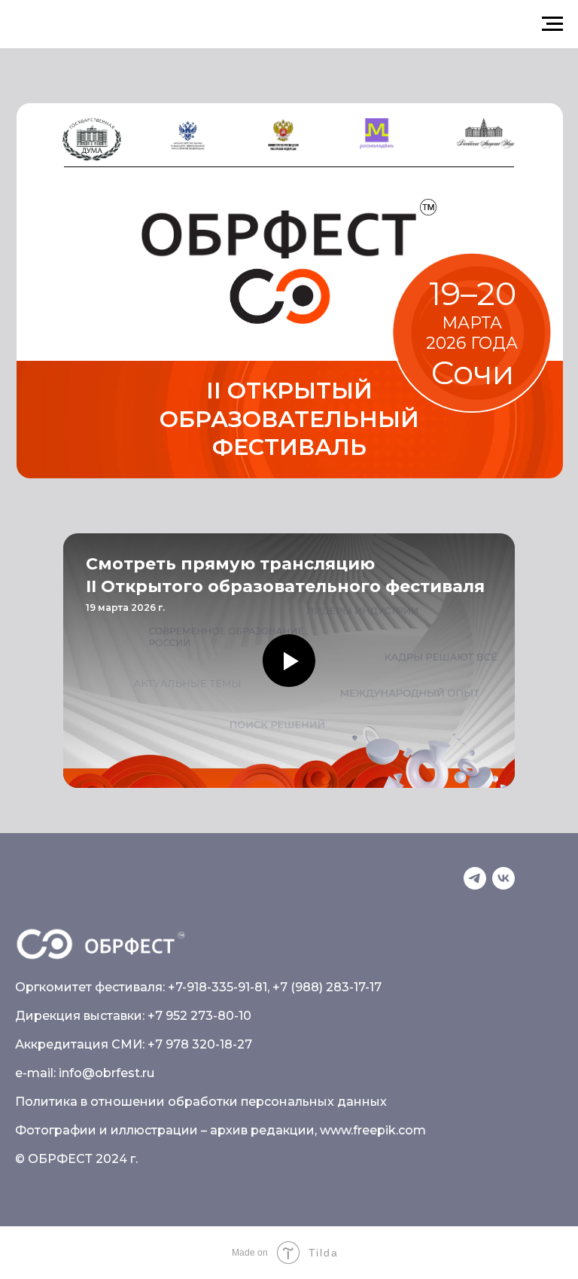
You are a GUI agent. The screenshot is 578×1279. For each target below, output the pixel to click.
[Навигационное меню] (552, 24)
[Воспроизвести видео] (289, 660)
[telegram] (475, 878)
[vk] (503, 878)
